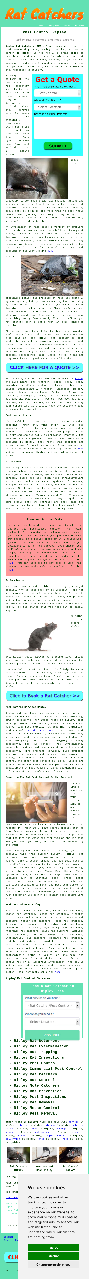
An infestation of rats (23, 227)
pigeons (50, 1125)
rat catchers (43, 345)
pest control (41, 761)
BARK (80, 449)
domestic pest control (42, 730)
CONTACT (67, 26)
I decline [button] (53, 1256)
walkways (36, 474)
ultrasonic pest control (40, 754)
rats (60, 298)
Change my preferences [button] (53, 1264)
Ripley (26, 53)
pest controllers (17, 406)
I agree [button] (53, 1247)
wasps (9, 1132)
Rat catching (14, 378)
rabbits (22, 1125)
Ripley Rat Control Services (28, 978)
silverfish (13, 1139)
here (58, 972)
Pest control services (30, 945)
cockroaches (42, 1132)
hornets (74, 1122)
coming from (30, 318)
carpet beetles (55, 1135)
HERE (50, 251)
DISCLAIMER (79, 26)
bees (34, 1129)
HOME (41, 26)
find (16, 910)
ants (41, 1139)
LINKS (49, 26)
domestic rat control (33, 723)
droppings (12, 308)
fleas (21, 1135)
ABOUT (57, 26)
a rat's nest (44, 322)
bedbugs (61, 1129)
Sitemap (9, 1237)
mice (65, 1139)
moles (74, 1132)
